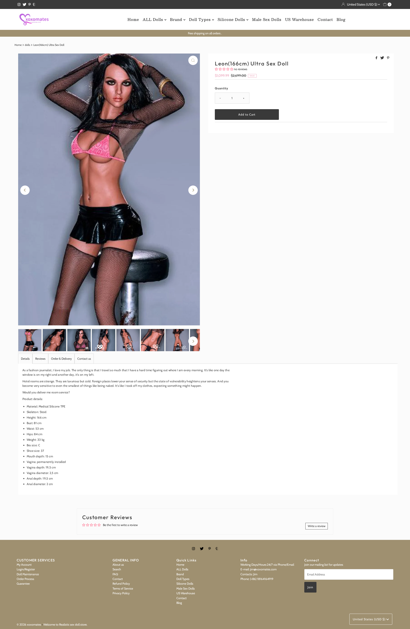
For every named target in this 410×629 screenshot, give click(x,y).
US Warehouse (299, 19)
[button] (224, 69)
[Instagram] (19, 4)
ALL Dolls (153, 19)
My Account (24, 565)
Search (117, 569)
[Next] (193, 190)
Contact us (84, 359)
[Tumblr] (34, 4)
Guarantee (23, 584)
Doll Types (200, 19)
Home (133, 19)
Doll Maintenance (28, 574)
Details (25, 359)
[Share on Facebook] (377, 58)
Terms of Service (123, 588)
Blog (341, 19)
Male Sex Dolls (266, 19)
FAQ (115, 574)
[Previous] (25, 190)
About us (118, 565)
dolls (27, 44)
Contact (325, 19)
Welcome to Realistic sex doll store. (65, 624)
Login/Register (26, 569)
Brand (176, 19)
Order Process (25, 579)
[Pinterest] (29, 4)
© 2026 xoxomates (29, 624)
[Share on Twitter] (382, 58)
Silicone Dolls (232, 19)
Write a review (316, 526)
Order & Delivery (61, 359)
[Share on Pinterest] (388, 58)
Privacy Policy (121, 593)
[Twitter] (24, 4)
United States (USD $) (362, 4)
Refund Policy (121, 584)
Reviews (40, 359)
